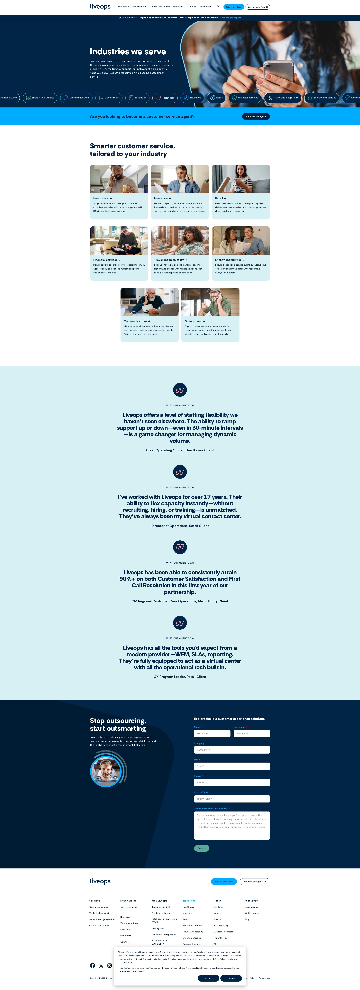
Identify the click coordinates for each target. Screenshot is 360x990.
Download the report (230, 17)
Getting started (128, 906)
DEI (215, 944)
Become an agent (256, 7)
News (216, 913)
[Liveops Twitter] (101, 966)
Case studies (251, 906)
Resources (251, 900)
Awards (217, 919)
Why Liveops (159, 900)
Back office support (100, 925)
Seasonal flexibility (161, 906)
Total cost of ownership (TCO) (164, 920)
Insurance (188, 913)
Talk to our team (234, 7)
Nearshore (125, 935)
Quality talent (158, 928)
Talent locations (129, 923)
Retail (186, 919)
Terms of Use (264, 978)
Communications (192, 944)
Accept (208, 978)
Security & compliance (163, 934)
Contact (218, 906)
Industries (189, 900)
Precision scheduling (162, 913)
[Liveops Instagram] (109, 966)
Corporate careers (223, 931)
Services (94, 900)
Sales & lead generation (102, 919)
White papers (252, 913)
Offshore (125, 929)
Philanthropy (220, 937)
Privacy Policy (249, 978)
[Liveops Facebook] (92, 966)
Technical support (99, 913)
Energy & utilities (192, 937)
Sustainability (221, 925)
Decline (231, 978)
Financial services (192, 925)
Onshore (125, 941)
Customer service (98, 906)
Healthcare (188, 906)
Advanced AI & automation (159, 942)
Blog (247, 919)
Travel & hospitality (193, 931)
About (217, 900)
